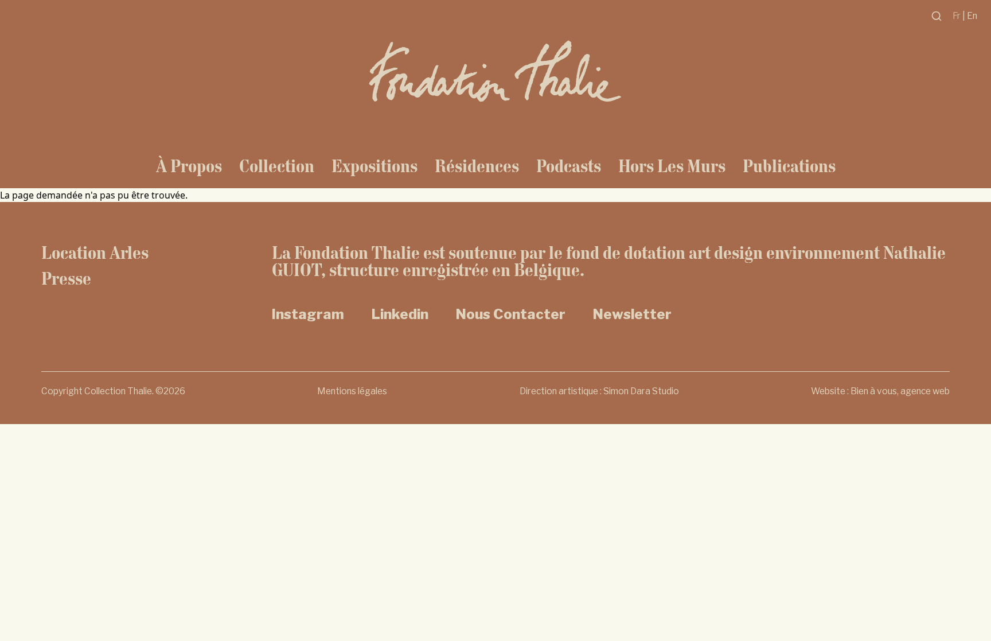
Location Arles (95, 252)
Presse (66, 278)
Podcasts (568, 166)
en (972, 15)
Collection (276, 166)
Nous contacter (510, 314)
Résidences (477, 166)
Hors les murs (671, 166)
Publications (789, 166)
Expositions (374, 166)
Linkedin (400, 314)
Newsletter (632, 314)
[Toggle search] (936, 16)
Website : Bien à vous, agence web (880, 391)
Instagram (308, 314)
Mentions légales (352, 391)
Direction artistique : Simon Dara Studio (599, 391)
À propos (189, 166)
